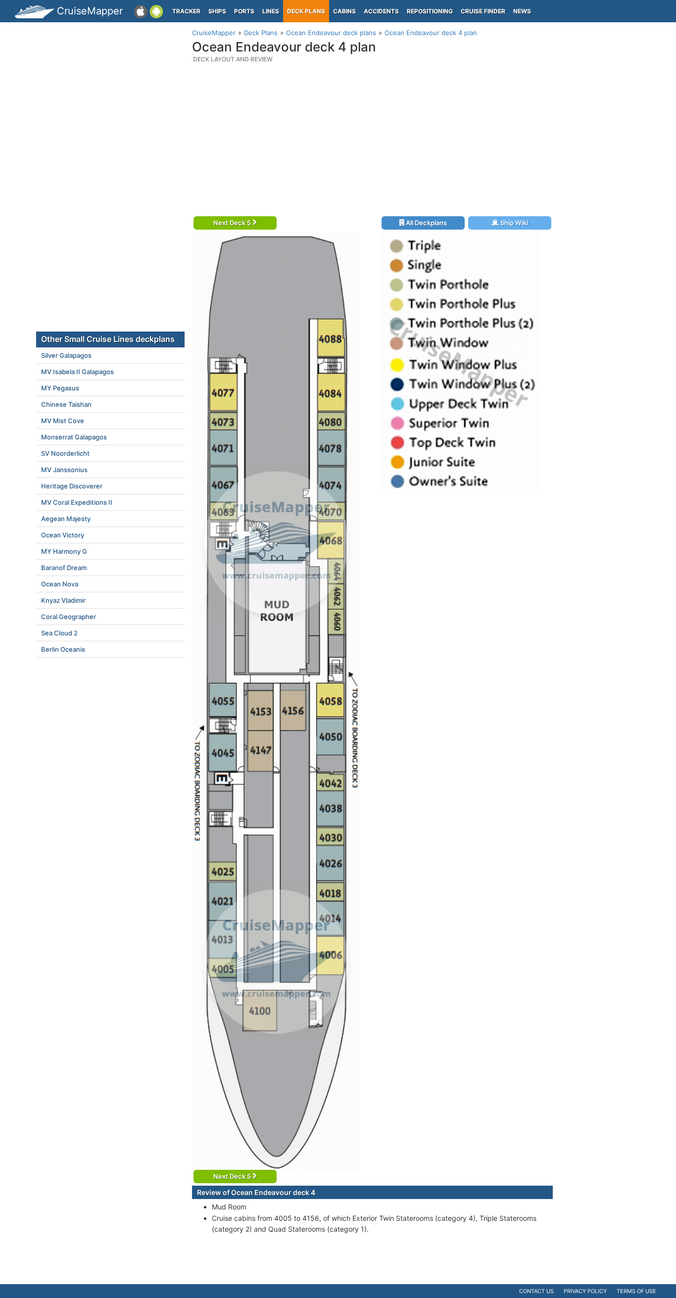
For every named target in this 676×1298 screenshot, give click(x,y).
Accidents (381, 11)
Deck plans (306, 11)
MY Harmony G (64, 551)
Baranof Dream (64, 568)
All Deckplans (425, 223)
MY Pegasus (60, 388)
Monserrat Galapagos (74, 437)
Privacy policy (585, 1291)
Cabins (344, 11)
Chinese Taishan (66, 404)
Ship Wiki (513, 223)
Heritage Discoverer (71, 486)
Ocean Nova (59, 584)
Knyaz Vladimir (63, 600)
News (522, 11)
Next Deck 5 (232, 223)
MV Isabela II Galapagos (77, 372)
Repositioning (430, 11)
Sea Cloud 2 (59, 633)
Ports (244, 11)
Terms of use (636, 1291)
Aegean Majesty (66, 519)
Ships (217, 11)
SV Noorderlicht (65, 453)
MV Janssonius (64, 470)
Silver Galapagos (66, 355)
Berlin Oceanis (63, 649)
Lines (270, 11)
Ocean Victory (62, 535)
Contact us (536, 1291)
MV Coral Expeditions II (76, 502)
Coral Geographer (68, 617)
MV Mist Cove (62, 421)
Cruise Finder (483, 11)
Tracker (186, 11)
